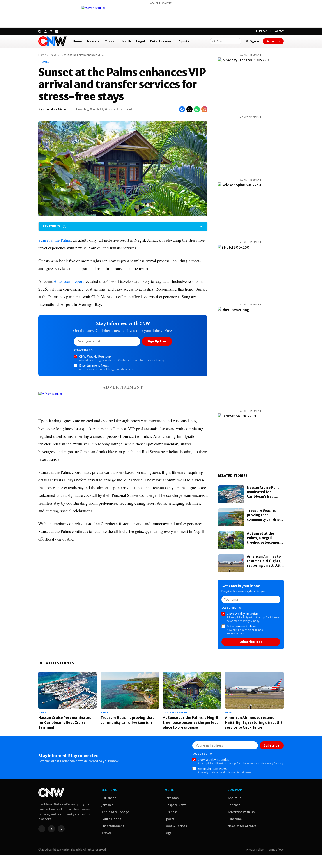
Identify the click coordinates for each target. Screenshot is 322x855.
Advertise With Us (241, 812)
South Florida (111, 819)
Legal (140, 41)
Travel (110, 41)
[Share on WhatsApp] (197, 109)
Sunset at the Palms (54, 240)
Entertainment (162, 41)
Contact (278, 31)
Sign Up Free (157, 341)
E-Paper (261, 31)
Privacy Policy (255, 849)
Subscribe (273, 41)
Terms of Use (275, 849)
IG (61, 828)
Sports (184, 41)
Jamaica (107, 805)
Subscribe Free (250, 642)
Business (171, 812)
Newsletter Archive (242, 826)
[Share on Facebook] (182, 109)
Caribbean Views (175, 712)
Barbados (172, 798)
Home (77, 41)
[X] (51, 31)
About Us (234, 798)
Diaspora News (175, 805)
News (91, 41)
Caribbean (108, 798)
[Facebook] (39, 31)
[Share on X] (189, 109)
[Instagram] (45, 31)
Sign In (254, 41)
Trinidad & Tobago (115, 812)
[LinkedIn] (56, 31)
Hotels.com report (68, 281)
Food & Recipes (176, 826)
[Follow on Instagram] (204, 109)
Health (125, 41)
